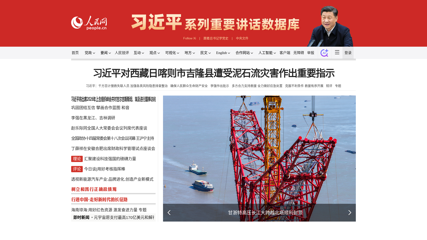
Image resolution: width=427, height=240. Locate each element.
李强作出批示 (219, 86)
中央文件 (242, 38)
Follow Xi (189, 38)
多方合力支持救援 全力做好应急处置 (257, 86)
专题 (338, 86)
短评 (329, 86)
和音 (125, 108)
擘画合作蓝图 (108, 108)
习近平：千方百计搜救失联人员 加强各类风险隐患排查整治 (127, 86)
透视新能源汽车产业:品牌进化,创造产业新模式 (112, 179)
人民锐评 (122, 53)
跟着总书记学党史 (215, 38)
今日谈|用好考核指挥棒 (104, 169)
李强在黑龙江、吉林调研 (93, 118)
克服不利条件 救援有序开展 (304, 86)
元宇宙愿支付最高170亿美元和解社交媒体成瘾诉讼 (139, 217)
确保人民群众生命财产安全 (189, 86)
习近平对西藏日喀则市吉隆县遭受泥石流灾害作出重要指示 (213, 73)
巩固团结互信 (83, 108)
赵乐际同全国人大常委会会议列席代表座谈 (109, 128)
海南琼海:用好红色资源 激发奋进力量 (104, 210)
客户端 (285, 53)
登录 (348, 53)
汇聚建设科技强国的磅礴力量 (110, 159)
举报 (310, 53)
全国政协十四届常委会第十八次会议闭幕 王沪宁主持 (112, 138)
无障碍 (298, 53)
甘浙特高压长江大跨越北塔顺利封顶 (265, 212)
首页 (75, 53)
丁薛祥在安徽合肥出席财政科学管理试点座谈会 (113, 148)
